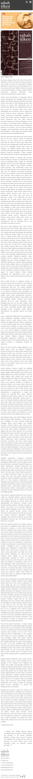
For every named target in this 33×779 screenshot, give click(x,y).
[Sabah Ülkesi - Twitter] (22, 777)
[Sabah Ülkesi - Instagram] (24, 777)
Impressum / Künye (14, 777)
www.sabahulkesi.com (7, 769)
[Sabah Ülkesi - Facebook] (20, 777)
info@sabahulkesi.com (7, 767)
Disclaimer (7, 777)
